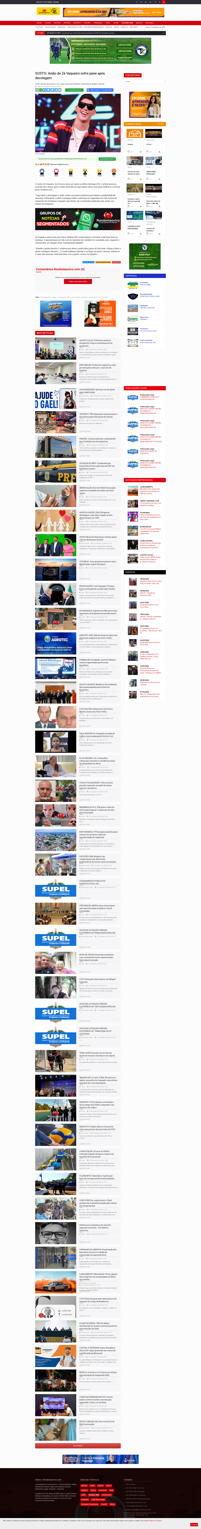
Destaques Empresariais (94, 27)
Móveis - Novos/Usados (151, 196)
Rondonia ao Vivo (95, 297)
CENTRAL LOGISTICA (147, 308)
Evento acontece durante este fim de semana (95, 1382)
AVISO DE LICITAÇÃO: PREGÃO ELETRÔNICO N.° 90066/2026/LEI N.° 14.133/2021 (151, 439)
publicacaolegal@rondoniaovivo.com (138, 1510)
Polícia (48, 23)
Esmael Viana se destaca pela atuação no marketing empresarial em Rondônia (150, 545)
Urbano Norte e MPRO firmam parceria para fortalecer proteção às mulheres (150, 559)
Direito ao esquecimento (103, 262)
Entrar (50, 2)
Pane (69, 297)
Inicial (39, 23)
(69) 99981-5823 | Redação (135, 1491)
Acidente (85, 297)
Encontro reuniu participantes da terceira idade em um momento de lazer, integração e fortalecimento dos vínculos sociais (98, 1215)
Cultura (87, 23)
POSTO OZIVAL (145, 285)
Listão (116, 23)
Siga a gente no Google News (101, 90)
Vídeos (116, 27)
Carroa (148, 144)
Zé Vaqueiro (62, 297)
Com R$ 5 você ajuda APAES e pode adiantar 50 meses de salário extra (150, 531)
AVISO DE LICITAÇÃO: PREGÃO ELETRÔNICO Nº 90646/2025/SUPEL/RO (150, 411)
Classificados (50, 27)
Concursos (98, 23)
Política (57, 23)
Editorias (149, 23)
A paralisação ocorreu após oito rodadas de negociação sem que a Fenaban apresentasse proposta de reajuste (95, 1264)
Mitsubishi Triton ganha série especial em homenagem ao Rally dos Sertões (150, 491)
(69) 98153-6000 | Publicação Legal (138, 1499)
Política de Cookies (155, 1521)
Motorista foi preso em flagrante (90, 423)
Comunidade (85, 396)
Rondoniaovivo (46, 297)
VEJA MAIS (78, 1446)
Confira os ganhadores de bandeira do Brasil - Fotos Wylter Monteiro (149, 656)
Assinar (56, 2)
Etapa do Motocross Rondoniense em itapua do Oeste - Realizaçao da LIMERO (150, 670)
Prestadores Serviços (150, 223)
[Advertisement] (145, 368)
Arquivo (139, 23)
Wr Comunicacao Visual (148, 331)
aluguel (130, 144)
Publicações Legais (74, 27)
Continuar (194, 1524)
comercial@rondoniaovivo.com (136, 1506)
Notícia (105, 297)
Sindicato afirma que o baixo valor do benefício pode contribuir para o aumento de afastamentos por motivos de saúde (97, 527)
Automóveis (150, 140)
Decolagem (76, 297)
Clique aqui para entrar (78, 281)
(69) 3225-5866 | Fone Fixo (135, 1488)
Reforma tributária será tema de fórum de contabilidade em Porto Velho (150, 517)
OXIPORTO (143, 319)
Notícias (39, 27)
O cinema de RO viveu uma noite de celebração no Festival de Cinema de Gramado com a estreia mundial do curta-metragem (98, 1092)
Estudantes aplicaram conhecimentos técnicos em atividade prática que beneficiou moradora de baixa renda (96, 1165)
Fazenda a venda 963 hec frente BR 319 (134, 201)
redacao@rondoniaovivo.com (136, 1502)
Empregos (62, 27)
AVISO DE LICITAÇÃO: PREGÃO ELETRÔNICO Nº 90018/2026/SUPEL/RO (150, 465)
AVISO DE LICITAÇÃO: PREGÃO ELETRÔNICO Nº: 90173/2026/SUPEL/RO (150, 425)
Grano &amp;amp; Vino (148, 342)
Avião (54, 297)
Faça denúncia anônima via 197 (90, 795)
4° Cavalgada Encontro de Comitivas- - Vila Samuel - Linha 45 (151, 631)
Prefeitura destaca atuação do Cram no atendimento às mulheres (82, 33)
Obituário (134, 27)
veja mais (160, 123)
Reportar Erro (116, 262)
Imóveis (130, 140)
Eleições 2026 (127, 23)
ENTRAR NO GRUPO (108, 159)
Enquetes (124, 27)
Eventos (108, 27)
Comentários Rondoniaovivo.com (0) (60, 269)
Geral (108, 23)
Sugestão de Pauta (88, 262)
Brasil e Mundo (85, 1428)
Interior (67, 23)
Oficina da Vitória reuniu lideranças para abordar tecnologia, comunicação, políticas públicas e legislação (95, 674)
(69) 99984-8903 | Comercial (135, 1495)
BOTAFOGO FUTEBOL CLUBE (150, 296)
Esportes (77, 23)
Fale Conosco (130, 1484)
